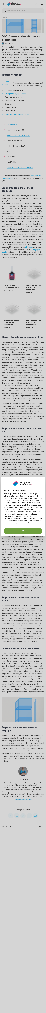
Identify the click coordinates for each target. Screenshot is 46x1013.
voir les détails (19, 512)
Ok (23, 531)
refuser (24, 509)
